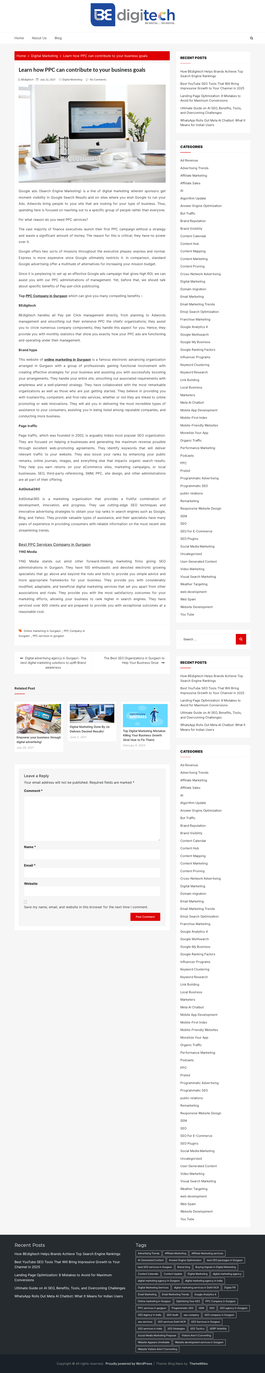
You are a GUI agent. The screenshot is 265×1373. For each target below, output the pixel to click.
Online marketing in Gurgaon (42, 630)
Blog (58, 38)
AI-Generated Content (151, 1260)
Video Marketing (192, 569)
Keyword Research (194, 372)
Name (30, 847)
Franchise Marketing (195, 319)
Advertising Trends (194, 168)
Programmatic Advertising (199, 478)
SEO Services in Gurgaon (205, 1321)
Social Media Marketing (197, 546)
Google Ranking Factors (197, 350)
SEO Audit (172, 1314)
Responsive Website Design (200, 508)
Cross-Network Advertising (200, 274)
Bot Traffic (187, 213)
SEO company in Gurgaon (219, 1314)
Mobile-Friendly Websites (199, 425)
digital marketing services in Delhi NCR (196, 1287)
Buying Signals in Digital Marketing (215, 1267)
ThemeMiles (198, 1364)
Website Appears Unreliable (154, 1342)
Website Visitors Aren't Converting (157, 1349)
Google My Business (195, 342)
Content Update (173, 1273)
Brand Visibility (191, 229)
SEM (183, 516)
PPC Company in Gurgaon (46, 296)
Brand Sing (183, 1267)
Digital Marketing (72, 79)
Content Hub (189, 244)
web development (193, 592)
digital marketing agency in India (204, 1280)
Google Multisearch (194, 334)
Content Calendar (193, 236)
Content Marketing (194, 259)
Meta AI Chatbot (192, 402)
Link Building (189, 380)
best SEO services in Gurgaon (155, 1267)
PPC (183, 463)
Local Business (191, 387)
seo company (191, 1314)
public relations (191, 493)
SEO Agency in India (149, 1314)
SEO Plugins (189, 539)
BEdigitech (27, 79)
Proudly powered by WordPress (129, 1364)
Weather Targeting (193, 584)
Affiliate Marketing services (207, 1253)
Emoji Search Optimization (199, 312)
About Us (39, 38)
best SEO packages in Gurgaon (225, 1260)
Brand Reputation (193, 221)
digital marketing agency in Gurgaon (159, 1280)
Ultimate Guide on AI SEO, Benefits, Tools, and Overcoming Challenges (69, 1288)
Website (31, 883)
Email (30, 865)
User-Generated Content (198, 561)
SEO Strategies (176, 1328)
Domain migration (193, 289)
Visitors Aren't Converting (196, 1335)
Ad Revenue (189, 160)
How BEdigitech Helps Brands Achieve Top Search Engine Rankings (67, 1254)
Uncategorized (191, 554)
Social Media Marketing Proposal (157, 1335)
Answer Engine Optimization (201, 206)
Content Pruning (192, 266)
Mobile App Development (198, 410)
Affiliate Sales (190, 183)
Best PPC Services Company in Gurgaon (55, 544)
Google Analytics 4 (194, 327)
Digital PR (230, 1287)
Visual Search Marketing (198, 577)
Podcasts (187, 456)
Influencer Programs (195, 357)
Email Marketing (192, 297)
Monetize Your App (194, 433)
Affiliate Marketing (193, 175)
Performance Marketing (197, 448)
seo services (145, 1321)
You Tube (187, 614)
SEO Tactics (197, 1328)
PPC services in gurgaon (48, 635)
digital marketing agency (227, 1273)
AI (181, 191)
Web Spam (188, 599)
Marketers (187, 395)
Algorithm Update (193, 198)
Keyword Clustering (194, 365)
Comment (33, 791)
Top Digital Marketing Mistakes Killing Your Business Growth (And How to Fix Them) (144, 735)
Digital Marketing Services (153, 1287)
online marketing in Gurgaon (67, 359)
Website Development (196, 607)
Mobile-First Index (193, 418)
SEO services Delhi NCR (172, 1321)
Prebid (185, 471)
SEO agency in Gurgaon (233, 1308)
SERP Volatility (218, 1328)
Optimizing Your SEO (188, 1301)
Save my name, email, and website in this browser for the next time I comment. (86, 907)
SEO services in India (150, 1328)
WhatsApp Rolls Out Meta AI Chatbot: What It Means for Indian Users (68, 1296)
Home (19, 38)
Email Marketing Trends (197, 304)
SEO (183, 524)
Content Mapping (193, 251)
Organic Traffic (191, 440)
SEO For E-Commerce (196, 531)
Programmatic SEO (194, 486)
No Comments (98, 79)
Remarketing (189, 501)
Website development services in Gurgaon (199, 1342)
